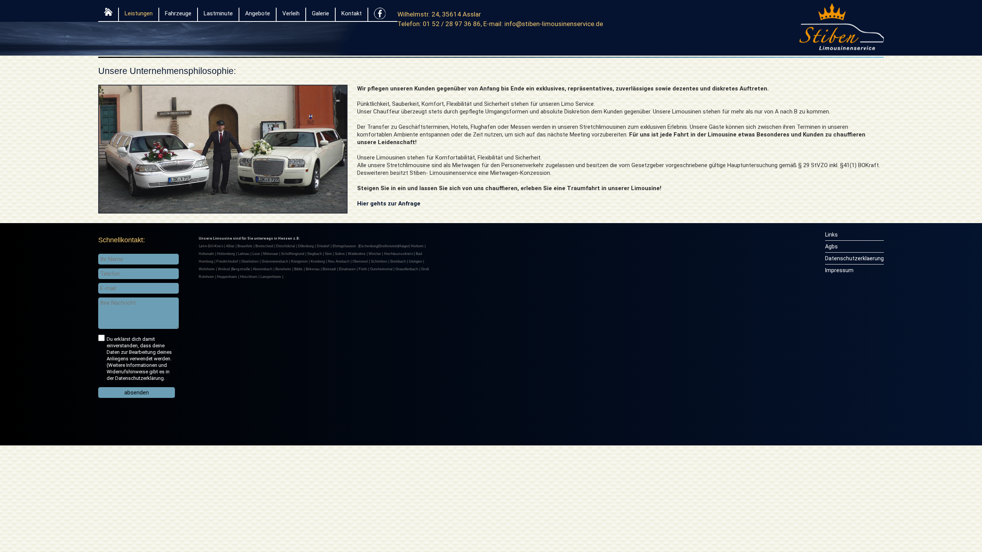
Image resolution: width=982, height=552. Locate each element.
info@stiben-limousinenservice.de (553, 24)
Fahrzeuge (178, 13)
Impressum (839, 270)
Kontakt (351, 13)
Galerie (320, 13)
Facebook (380, 15)
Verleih (291, 13)
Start (108, 14)
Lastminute (218, 13)
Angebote (257, 13)
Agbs (831, 246)
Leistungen (139, 13)
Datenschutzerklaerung (854, 258)
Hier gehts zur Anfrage (388, 203)
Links (831, 235)
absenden (136, 392)
